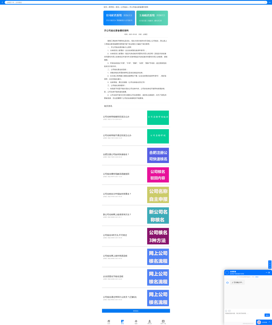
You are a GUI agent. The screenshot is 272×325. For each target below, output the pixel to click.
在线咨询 (270, 264)
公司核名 (124, 7)
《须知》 (256, 277)
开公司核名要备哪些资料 (139, 7)
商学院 (111, 7)
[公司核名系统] (152, 24)
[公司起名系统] (119, 24)
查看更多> (136, 311)
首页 (105, 7)
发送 (267, 315)
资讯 (117, 7)
